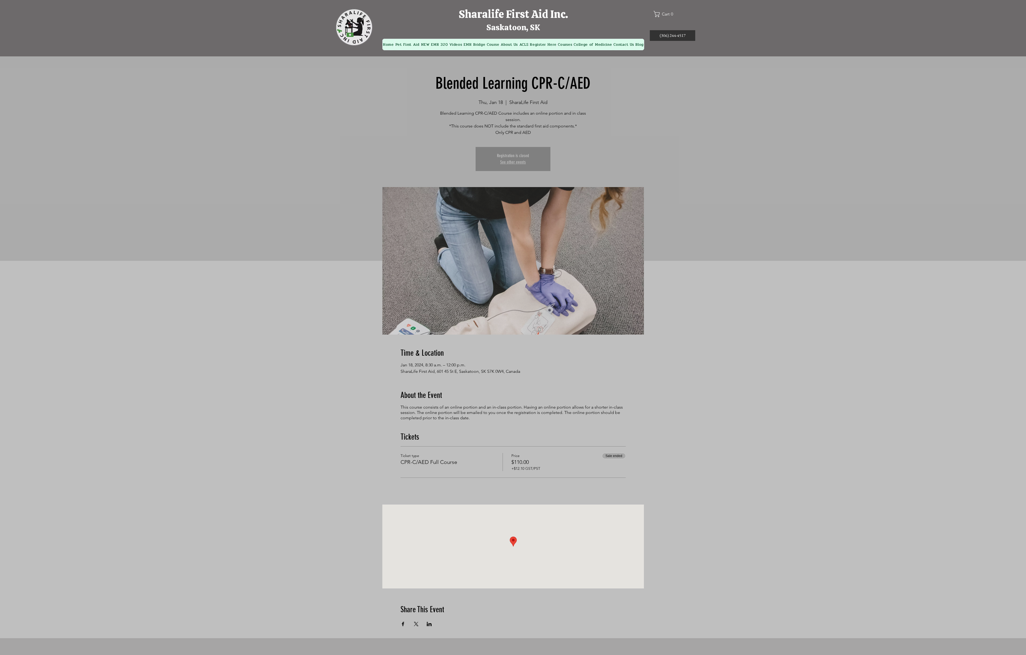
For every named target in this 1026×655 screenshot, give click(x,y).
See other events (513, 162)
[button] (666, 14)
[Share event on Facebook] (403, 624)
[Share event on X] (416, 624)
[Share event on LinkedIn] (429, 624)
